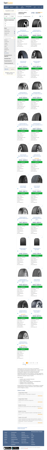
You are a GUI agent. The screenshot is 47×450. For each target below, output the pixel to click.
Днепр (32, 437)
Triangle (6, 43)
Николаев (33, 442)
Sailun (6, 46)
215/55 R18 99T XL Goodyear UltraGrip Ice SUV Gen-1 (23, 280)
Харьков (32, 435)
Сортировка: (19, 16)
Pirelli (5, 51)
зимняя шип (7, 33)
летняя (6, 34)
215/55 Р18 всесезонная (22, 427)
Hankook (6, 44)
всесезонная (7, 29)
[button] (28, 7)
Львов (32, 440)
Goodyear (6, 48)
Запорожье (33, 444)
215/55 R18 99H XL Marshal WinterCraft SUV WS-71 (36, 218)
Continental (7, 41)
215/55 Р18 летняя (21, 428)
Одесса (32, 439)
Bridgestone (7, 49)
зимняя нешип (7, 31)
